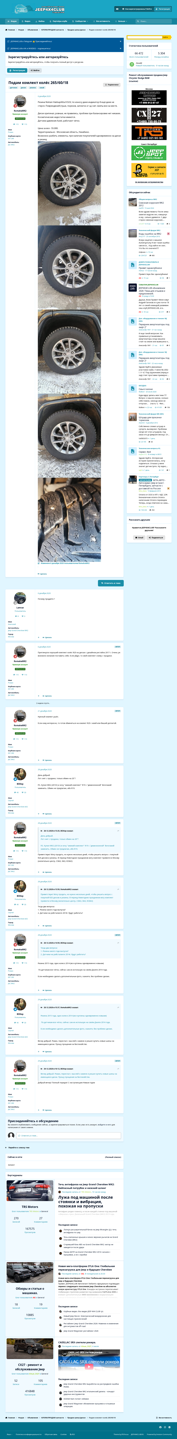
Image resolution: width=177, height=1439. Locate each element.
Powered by (159, 1434)
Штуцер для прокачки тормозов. (150, 419)
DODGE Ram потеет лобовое (76, 1399)
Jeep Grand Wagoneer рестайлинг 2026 (81, 1331)
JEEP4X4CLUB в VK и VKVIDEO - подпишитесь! (31, 48)
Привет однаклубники (150, 267)
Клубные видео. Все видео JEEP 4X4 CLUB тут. (84, 1311)
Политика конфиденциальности (28, 1434)
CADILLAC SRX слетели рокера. (77, 1342)
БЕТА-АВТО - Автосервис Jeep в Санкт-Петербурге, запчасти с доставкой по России (152, 484)
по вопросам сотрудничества (149, 182)
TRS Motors (30, 1207)
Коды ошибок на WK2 (150, 233)
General (44, 1211)
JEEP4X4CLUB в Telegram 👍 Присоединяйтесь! (31, 41)
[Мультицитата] (38, 637)
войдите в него (104, 1124)
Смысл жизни (146, 389)
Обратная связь (51, 1434)
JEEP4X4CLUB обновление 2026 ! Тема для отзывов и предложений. (152, 290)
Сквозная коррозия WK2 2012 (151, 204)
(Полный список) (113, 1157)
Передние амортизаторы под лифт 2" (154, 326)
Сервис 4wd (145, 451)
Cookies (64, 1434)
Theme (116, 1434)
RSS (73, 1434)
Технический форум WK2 (149, 230)
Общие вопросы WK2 (148, 199)
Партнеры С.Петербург (149, 477)
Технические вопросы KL (149, 448)
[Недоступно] (69, 143)
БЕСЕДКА (142, 385)
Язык (9, 1434)
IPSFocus (125, 1434)
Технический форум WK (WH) (151, 414)
